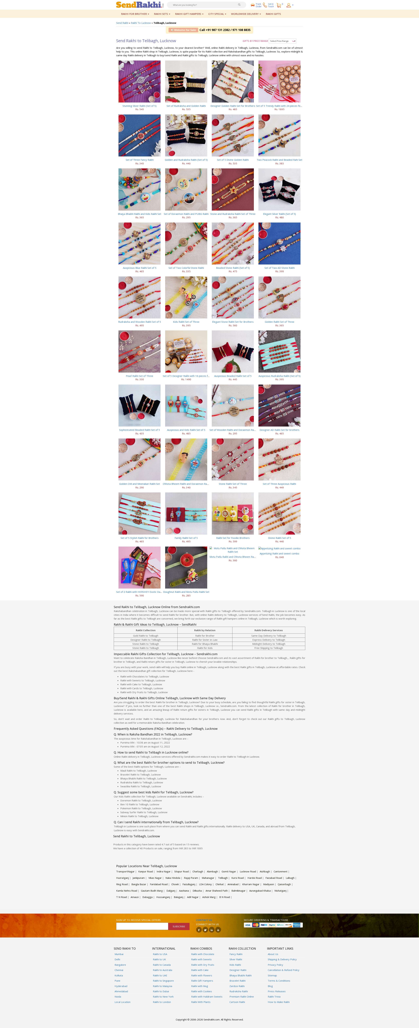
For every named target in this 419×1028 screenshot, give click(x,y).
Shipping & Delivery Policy (282, 959)
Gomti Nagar (229, 871)
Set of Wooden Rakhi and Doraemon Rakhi (233, 429)
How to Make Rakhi (279, 1002)
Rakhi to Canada (162, 964)
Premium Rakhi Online (241, 996)
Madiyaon (268, 884)
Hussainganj (163, 897)
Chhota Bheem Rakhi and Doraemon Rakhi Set (188, 483)
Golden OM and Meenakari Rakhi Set (139, 483)
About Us (273, 954)
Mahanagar (208, 877)
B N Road (224, 897)
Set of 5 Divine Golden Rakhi (233, 159)
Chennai (119, 970)
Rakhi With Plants (200, 1002)
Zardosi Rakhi (237, 986)
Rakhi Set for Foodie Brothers (233, 537)
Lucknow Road (248, 871)
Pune (117, 980)
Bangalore (120, 964)
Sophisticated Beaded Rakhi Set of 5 (139, 429)
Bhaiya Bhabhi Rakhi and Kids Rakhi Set (139, 213)
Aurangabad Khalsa (260, 890)
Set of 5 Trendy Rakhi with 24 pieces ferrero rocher (285, 105)
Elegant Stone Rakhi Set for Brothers (233, 321)
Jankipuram (139, 877)
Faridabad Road (159, 884)
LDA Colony (205, 884)
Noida (118, 996)
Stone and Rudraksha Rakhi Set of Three (232, 213)
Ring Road (122, 884)
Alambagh (212, 871)
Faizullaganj (188, 884)
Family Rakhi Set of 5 (186, 537)
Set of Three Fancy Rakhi (140, 159)
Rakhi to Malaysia (162, 986)
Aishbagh (265, 871)
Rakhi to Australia (162, 970)
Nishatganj (280, 890)
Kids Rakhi (235, 964)
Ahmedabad (121, 991)
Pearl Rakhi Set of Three (139, 375)
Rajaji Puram (191, 877)
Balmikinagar (238, 890)
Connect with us (207, 924)
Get (271, 5)
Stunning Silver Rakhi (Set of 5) (139, 105)
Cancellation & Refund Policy (283, 970)
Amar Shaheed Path (217, 890)
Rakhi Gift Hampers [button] (188, 13)
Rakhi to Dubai (161, 991)
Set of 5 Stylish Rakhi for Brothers (140, 537)
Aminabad (233, 884)
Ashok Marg (209, 897)
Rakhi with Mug (199, 986)
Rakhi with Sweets (201, 959)
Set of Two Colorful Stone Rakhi (186, 267)
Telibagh (223, 877)
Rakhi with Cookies (201, 991)
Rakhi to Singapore (163, 980)
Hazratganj (122, 877)
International (163, 948)
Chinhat (220, 884)
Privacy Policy (275, 964)
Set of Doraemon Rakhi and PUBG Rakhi (186, 213)
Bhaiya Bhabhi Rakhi (240, 975)
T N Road (121, 897)
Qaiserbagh (284, 884)
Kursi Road (237, 877)
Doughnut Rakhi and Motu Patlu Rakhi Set (186, 591)
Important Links (280, 948)
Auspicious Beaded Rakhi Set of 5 (233, 375)
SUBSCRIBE (179, 926)
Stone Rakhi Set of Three (233, 483)
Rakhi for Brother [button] (134, 13)
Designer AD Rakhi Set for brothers (279, 429)
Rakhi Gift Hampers (202, 980)
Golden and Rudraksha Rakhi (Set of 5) (186, 159)
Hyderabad (121, 986)
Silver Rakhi (235, 959)
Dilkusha (197, 890)
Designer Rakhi (237, 970)
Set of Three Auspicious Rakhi (279, 483)
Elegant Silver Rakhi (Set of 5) (279, 213)
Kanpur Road (145, 871)
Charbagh (197, 871)
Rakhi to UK (159, 959)
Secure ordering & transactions (266, 920)
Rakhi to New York (163, 996)
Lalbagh (290, 877)
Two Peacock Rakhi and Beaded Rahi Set (279, 159)
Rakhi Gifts (273, 13)
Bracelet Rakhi (237, 980)
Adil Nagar (193, 897)
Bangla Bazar (138, 884)
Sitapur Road (181, 871)
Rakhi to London (162, 1002)
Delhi (117, 959)
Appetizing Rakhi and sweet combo (279, 553)
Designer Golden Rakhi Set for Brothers (232, 105)
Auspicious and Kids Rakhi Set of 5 (186, 429)
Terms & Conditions (279, 980)
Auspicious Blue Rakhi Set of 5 (139, 267)
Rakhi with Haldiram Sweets (206, 996)
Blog (270, 986)
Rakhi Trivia (274, 996)
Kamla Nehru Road (126, 890)
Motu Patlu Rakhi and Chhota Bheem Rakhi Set (235, 556)
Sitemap (272, 975)
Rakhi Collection (242, 948)
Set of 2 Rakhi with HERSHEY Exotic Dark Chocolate (145, 591)
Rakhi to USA (160, 954)
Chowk (175, 884)
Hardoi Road (254, 877)
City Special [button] (216, 13)
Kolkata (119, 975)
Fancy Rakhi (235, 954)
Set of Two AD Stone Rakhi (279, 267)
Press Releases (277, 991)
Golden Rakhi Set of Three (279, 321)
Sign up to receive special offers (138, 920)
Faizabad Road (273, 877)
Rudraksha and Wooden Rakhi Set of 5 (139, 321)
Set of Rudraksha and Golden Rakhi (186, 105)
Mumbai (119, 954)
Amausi (135, 897)
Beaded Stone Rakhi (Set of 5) (233, 267)
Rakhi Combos (201, 948)
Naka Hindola (172, 877)
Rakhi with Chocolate (202, 954)
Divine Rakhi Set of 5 (279, 537)
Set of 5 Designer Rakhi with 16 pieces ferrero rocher (193, 375)
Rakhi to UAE (160, 975)
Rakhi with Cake (200, 970)
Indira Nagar (164, 871)
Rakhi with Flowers (201, 975)
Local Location (122, 1002)
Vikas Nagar (155, 877)
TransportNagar (125, 871)
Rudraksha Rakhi (238, 991)
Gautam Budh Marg (152, 890)
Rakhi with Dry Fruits (202, 964)
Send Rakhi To (125, 948)
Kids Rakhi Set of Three (186, 321)
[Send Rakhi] (140, 4)
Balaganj (178, 897)
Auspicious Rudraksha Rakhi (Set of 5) (280, 375)
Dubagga (147, 897)
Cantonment (280, 871)
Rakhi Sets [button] (161, 13)
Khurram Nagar (250, 884)
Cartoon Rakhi (237, 1002)
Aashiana (184, 890)
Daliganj (170, 890)
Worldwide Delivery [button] (245, 13)
